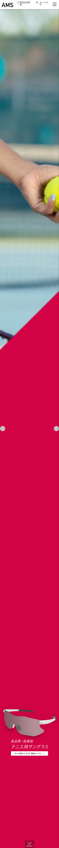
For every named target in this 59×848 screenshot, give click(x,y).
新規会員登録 (25, 3)
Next (56, 428)
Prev (2, 428)
